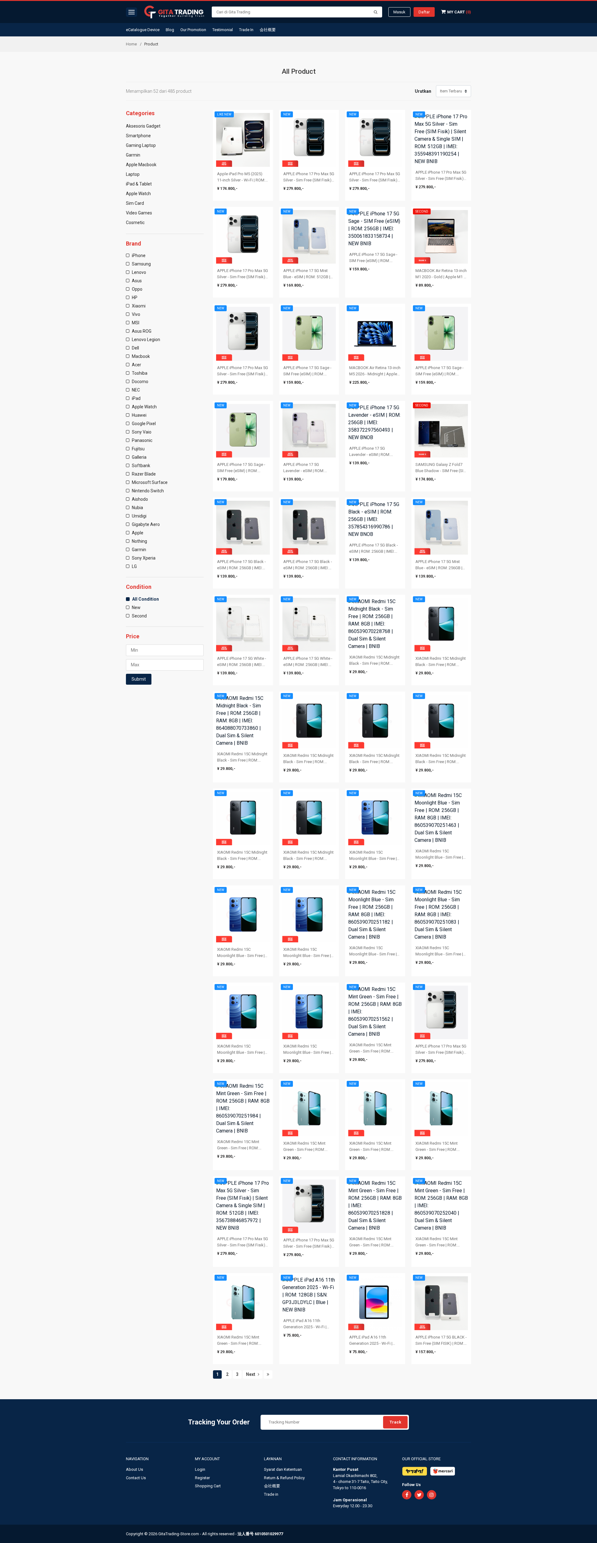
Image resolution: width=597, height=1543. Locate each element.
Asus (136, 280)
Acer (136, 364)
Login (200, 1469)
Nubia (137, 507)
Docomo (139, 381)
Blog (170, 29)
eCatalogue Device (143, 29)
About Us (134, 1469)
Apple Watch (144, 406)
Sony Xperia (143, 558)
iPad (136, 398)
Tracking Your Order (219, 1422)
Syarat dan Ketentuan (283, 1469)
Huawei (138, 415)
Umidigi (138, 516)
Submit (139, 679)
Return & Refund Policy (284, 1477)
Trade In (246, 29)
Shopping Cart (208, 1486)
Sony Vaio (141, 431)
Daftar (424, 12)
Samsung (141, 263)
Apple (137, 532)
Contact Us (136, 1477)
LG (134, 566)
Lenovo (138, 272)
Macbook (140, 356)
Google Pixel (143, 423)
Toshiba (139, 373)
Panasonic (141, 440)
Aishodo (139, 499)
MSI (135, 322)
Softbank (140, 465)
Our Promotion (193, 29)
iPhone (138, 255)
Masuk (399, 12)
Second (139, 615)
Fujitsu (138, 448)
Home (131, 44)
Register (202, 1477)
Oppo (136, 289)
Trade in (271, 1494)
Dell (135, 347)
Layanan (273, 1458)
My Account (208, 1458)
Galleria (138, 457)
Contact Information (355, 1458)
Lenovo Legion (145, 339)
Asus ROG (141, 331)
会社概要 (268, 29)
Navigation (138, 1458)
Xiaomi (138, 305)
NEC (135, 389)
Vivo (135, 314)
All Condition (145, 599)
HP (134, 297)
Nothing (139, 541)
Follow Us (411, 1484)
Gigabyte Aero (145, 524)
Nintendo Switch (147, 490)
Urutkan (423, 91)
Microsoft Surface (149, 482)
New (136, 607)
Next (251, 1374)
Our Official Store (421, 1458)
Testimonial (222, 29)
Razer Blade (143, 473)
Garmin (138, 549)
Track (395, 1422)
